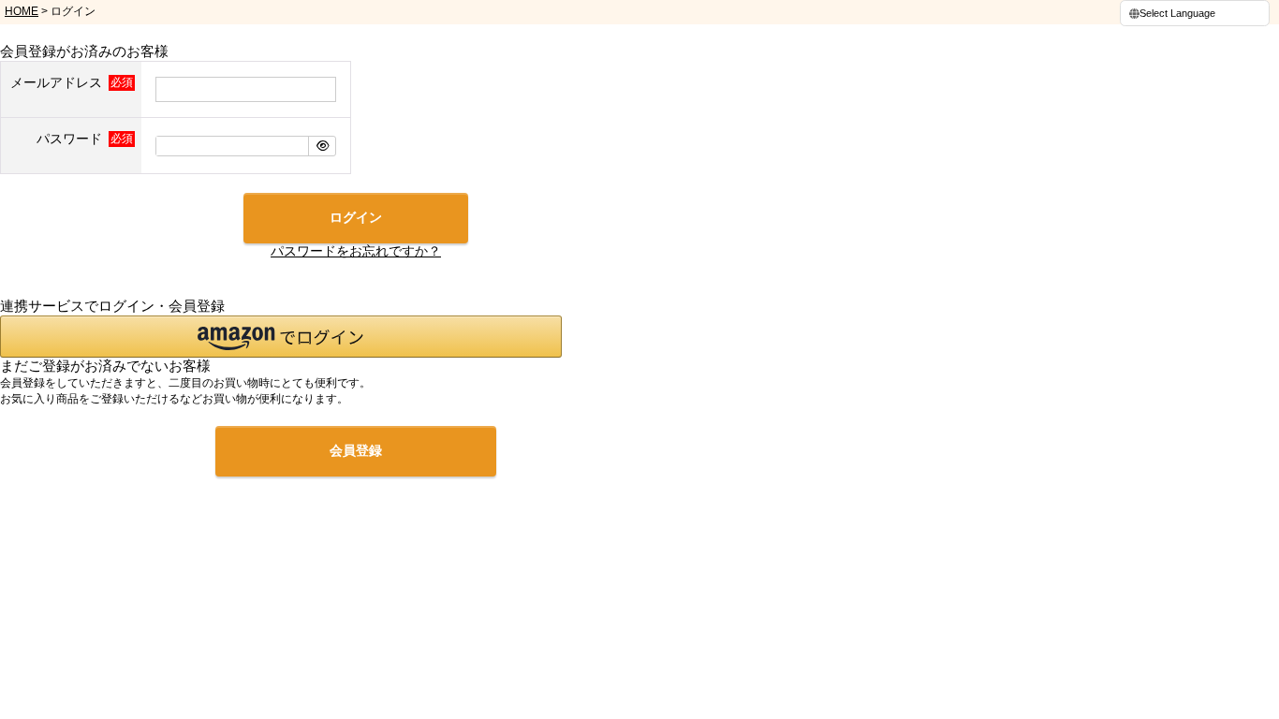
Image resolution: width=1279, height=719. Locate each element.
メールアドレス (58, 82)
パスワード (71, 138)
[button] (281, 336)
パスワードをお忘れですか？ (356, 250)
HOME (21, 11)
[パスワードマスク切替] (321, 146)
